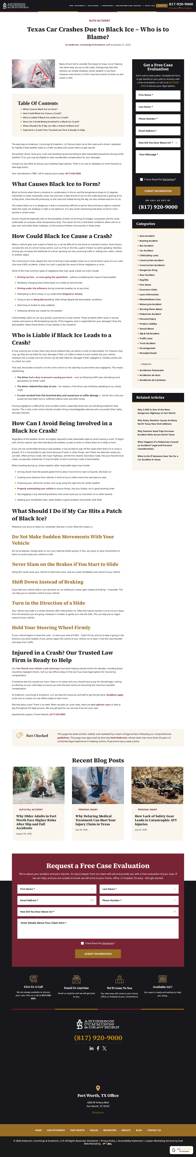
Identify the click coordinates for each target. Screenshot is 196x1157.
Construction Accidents (152, 265)
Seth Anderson (118, 737)
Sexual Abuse (147, 328)
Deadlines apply (114, 694)
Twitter (104, 1048)
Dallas (94, 1130)
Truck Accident (148, 343)
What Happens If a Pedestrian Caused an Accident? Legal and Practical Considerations (158, 445)
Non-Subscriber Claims (124, 6)
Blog (153, 6)
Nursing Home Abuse (151, 309)
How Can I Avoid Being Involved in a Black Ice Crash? (51, 121)
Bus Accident (147, 245)
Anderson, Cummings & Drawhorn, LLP (89, 44)
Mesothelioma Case (150, 299)
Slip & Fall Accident (149, 333)
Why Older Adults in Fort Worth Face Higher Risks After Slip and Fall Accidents (36, 822)
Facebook (98, 1048)
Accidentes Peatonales (152, 370)
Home (71, 6)
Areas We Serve (107, 6)
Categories (145, 223)
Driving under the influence (32, 288)
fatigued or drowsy (72, 293)
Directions (98, 1112)
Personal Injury (148, 318)
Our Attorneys (79, 6)
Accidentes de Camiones (153, 380)
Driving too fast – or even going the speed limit (42, 277)
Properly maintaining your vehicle (35, 488)
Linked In (91, 1048)
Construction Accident (152, 260)
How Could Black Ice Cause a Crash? (42, 113)
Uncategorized (147, 348)
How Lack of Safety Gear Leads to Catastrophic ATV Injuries (156, 820)
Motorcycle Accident (151, 304)
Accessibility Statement (130, 1140)
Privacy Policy (108, 1140)
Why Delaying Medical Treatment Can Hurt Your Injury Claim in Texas (95, 820)
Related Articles (150, 397)
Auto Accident (99, 20)
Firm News (145, 284)
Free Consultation (186, 8)
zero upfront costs (101, 704)
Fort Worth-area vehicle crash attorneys (38, 668)
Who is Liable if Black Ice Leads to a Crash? (45, 117)
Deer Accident (147, 274)
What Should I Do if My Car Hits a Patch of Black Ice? (51, 125)
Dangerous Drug (148, 270)
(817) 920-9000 (73, 173)
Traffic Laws (146, 338)
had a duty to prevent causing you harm (50, 377)
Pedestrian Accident (150, 314)
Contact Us (162, 6)
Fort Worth (77, 1130)
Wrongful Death (148, 353)
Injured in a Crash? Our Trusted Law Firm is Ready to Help (54, 129)
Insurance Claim (148, 289)
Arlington (109, 1130)
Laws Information (149, 294)
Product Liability (148, 323)
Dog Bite (144, 279)
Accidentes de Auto (150, 375)
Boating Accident (149, 240)
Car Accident (146, 250)
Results (147, 6)
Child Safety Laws (149, 255)
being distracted (42, 299)
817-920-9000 (181, 4)
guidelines (63, 737)
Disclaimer (168, 179)
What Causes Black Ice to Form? (40, 109)
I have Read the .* (160, 179)
